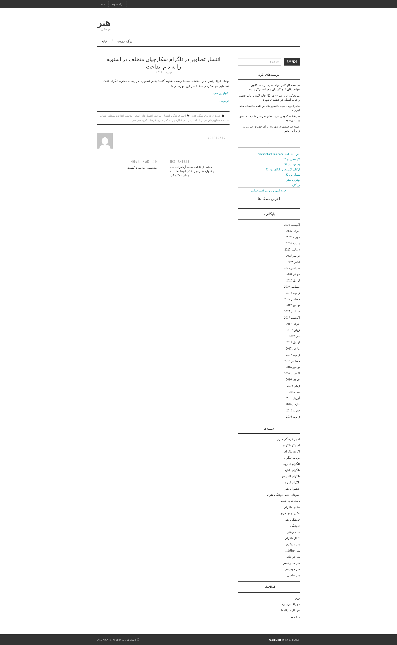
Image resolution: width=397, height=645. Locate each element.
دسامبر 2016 (292, 361)
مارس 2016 (293, 404)
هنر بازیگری (293, 544)
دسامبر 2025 (292, 249)
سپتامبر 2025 (292, 268)
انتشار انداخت (162, 115)
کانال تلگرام (292, 538)
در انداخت (197, 120)
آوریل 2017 (293, 342)
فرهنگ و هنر (292, 519)
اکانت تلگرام (292, 451)
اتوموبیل (224, 101)
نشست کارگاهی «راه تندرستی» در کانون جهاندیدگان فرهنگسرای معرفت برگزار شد (274, 87)
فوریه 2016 (293, 410)
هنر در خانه (293, 557)
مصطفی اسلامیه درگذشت (142, 167)
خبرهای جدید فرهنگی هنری (206, 115)
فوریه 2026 (293, 237)
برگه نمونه (117, 4)
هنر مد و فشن (291, 563)
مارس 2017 (293, 348)
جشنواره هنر (292, 488)
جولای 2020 (293, 274)
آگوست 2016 (292, 373)
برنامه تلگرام (292, 458)
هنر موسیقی (292, 569)
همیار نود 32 (293, 174)
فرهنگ (152, 120)
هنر (104, 21)
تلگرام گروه (292, 482)
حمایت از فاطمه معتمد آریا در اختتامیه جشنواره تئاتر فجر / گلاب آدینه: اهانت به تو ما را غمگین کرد (192, 171)
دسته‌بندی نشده (290, 501)
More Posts (216, 138)
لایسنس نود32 (291, 159)
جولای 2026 (293, 231)
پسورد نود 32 (292, 164)
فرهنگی (295, 526)
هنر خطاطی (292, 550)
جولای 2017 (293, 324)
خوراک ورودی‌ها (290, 604)
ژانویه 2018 (293, 293)
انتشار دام (147, 115)
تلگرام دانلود (292, 470)
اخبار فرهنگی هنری (288, 439)
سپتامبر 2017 (292, 311)
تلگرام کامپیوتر (291, 476)
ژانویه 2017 (293, 355)
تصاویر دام (214, 120)
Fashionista (277, 639)
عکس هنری (163, 120)
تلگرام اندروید (291, 464)
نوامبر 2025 (293, 256)
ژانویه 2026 (293, 243)
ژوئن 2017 (293, 330)
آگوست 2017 (292, 317)
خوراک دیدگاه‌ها (290, 610)
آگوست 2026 (292, 225)
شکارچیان (177, 120)
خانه (102, 4)
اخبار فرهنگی (178, 115)
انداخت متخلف (116, 115)
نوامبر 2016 (293, 367)
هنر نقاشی (293, 575)
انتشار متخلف (132, 115)
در (205, 120)
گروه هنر (142, 120)
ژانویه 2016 (293, 416)
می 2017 (294, 336)
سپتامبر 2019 (292, 286)
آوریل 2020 (293, 280)
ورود (297, 598)
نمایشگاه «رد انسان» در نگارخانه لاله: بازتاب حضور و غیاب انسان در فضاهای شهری (269, 97)
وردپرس (295, 616)
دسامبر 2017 (292, 299)
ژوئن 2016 (293, 385)
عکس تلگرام (292, 507)
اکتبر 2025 (294, 262)
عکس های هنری (290, 513)
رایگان (296, 185)
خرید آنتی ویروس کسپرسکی (268, 190)
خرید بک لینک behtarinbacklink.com (279, 154)
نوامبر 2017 (293, 305)
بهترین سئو (293, 180)
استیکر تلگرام (291, 445)
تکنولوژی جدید (221, 93)
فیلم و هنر (294, 532)
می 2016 (294, 392)
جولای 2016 (293, 379)
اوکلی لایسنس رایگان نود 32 (283, 169)
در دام (187, 120)
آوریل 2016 (293, 398)
